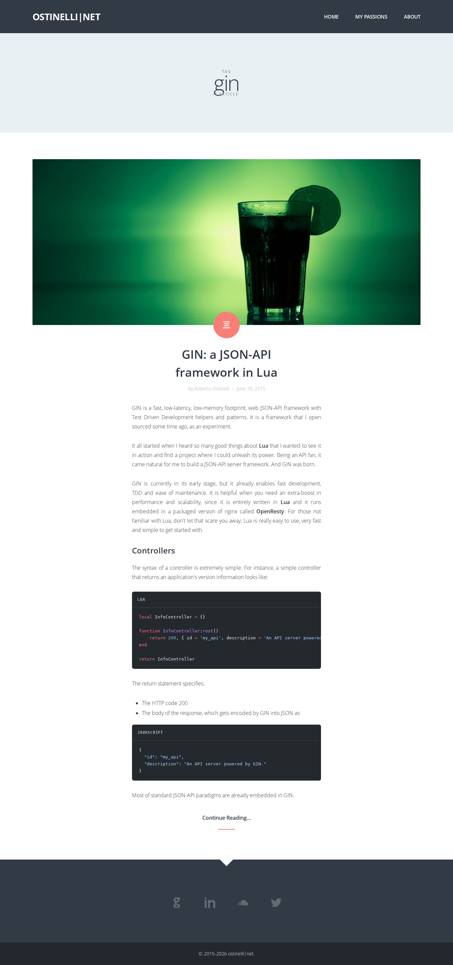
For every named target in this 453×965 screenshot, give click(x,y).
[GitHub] (176, 902)
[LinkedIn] (210, 902)
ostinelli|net (66, 16)
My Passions (371, 16)
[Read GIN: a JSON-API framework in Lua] (226, 242)
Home (331, 16)
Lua (263, 445)
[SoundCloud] (243, 902)
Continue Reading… (226, 817)
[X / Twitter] (276, 902)
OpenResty (270, 511)
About (412, 16)
